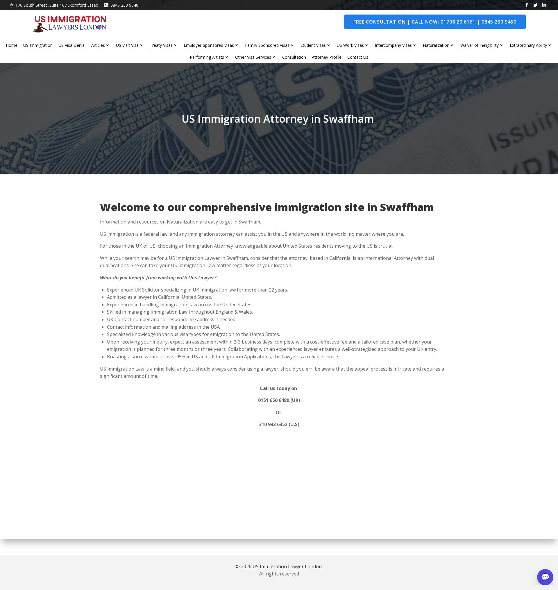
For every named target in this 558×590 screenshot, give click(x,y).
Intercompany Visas (393, 45)
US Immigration (38, 45)
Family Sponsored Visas (267, 45)
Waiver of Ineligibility (479, 45)
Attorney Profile (326, 57)
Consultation (294, 57)
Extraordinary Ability (528, 45)
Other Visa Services (253, 57)
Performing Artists (207, 57)
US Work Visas (350, 45)
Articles (98, 45)
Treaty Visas (161, 45)
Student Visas (313, 45)
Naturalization (436, 45)
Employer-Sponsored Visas (209, 45)
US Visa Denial (71, 45)
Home (11, 45)
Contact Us (357, 57)
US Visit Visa (127, 45)
